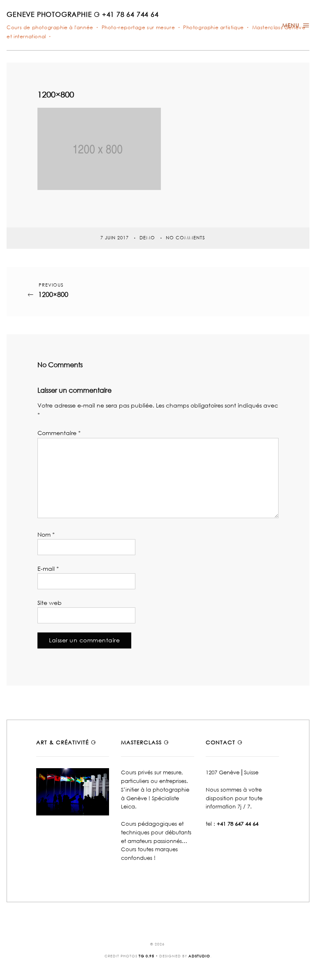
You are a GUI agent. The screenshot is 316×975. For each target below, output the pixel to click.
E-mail (48, 568)
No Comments (185, 237)
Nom (46, 534)
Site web (49, 602)
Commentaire (59, 432)
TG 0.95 (146, 956)
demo (148, 237)
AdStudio (199, 956)
